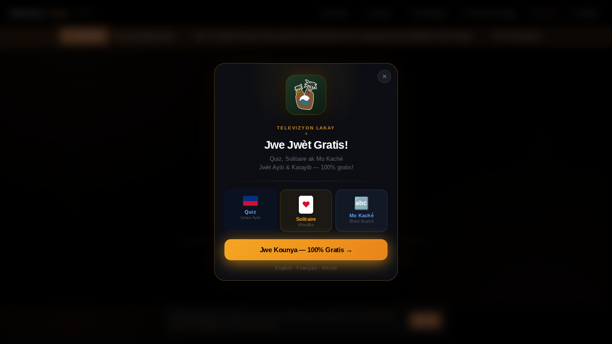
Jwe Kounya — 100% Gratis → (306, 250)
